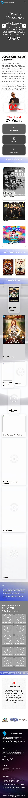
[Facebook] (9, 38)
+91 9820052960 (11, 784)
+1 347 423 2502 (9, 771)
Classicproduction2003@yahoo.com (15, 787)
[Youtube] (18, 38)
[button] (14, 182)
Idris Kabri (14, 796)
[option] (14, 26)
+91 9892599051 (20, 784)
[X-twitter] (14, 38)
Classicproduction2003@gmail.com (11, 789)
